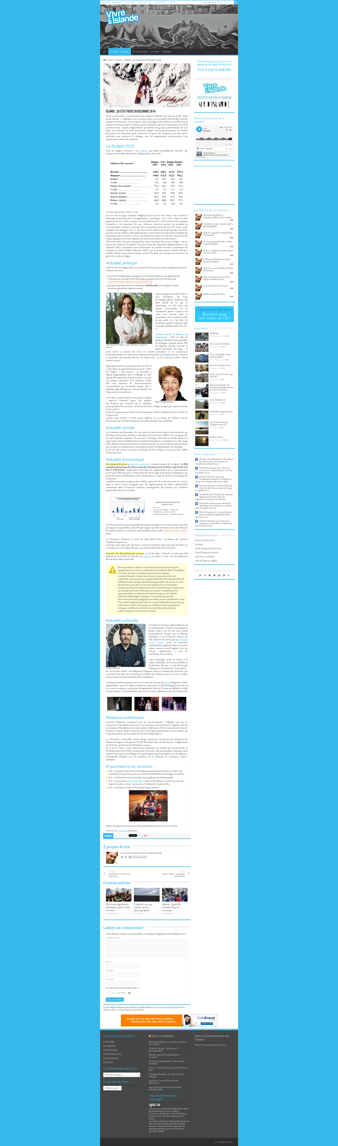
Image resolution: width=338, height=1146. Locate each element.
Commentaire (113, 938)
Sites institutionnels (205, 540)
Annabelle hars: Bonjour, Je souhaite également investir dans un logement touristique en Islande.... (214, 497)
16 (224, 368)
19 (228, 360)
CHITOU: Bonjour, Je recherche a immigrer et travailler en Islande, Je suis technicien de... (213, 523)
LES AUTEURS (130, 2)
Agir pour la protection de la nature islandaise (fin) (216, 278)
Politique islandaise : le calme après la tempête (216, 260)
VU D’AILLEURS (140, 52)
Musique (199, 544)
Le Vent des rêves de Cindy (215, 286)
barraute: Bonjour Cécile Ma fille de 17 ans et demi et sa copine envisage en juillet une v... (213, 488)
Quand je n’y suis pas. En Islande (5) (119, 874)
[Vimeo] (217, 2)
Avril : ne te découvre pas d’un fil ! (221, 375)
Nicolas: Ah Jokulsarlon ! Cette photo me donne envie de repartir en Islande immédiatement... (214, 461)
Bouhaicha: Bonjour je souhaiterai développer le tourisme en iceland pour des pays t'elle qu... (213, 505)
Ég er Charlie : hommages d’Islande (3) (174, 874)
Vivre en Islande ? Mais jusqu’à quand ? (220, 355)
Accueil (109, 60)
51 (228, 336)
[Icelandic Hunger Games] (201, 414)
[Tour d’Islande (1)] (201, 404)
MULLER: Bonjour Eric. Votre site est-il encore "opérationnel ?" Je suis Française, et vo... (214, 470)
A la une (118, 60)
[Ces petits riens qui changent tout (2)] (201, 427)
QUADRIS (167, 52)
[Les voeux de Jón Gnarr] (201, 368)
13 (223, 415)
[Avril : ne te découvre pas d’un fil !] (201, 377)
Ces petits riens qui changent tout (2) (219, 423)
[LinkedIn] (215, 2)
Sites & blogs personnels (207, 552)
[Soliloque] (201, 336)
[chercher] (236, 2)
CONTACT (172, 2)
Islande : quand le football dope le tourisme (171, 907)
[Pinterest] (212, 2)
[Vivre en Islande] (124, 17)
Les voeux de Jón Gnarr (220, 365)
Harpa (167, 682)
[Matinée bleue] (201, 441)
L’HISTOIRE (105, 2)
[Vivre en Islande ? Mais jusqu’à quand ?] (201, 358)
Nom (109, 962)
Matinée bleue (216, 437)
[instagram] (220, 2)
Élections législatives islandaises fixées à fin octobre (118, 907)
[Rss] (205, 2)
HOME (104, 51)
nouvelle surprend (139, 464)
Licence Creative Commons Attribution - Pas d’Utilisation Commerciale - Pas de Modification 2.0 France (168, 1115)
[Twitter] (209, 2)
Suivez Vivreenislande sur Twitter (210, 1045)
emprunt (147, 556)
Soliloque (214, 333)
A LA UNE (114, 52)
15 (225, 393)
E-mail (109, 970)
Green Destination (135, 781)
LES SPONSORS (160, 2)
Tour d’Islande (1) (218, 400)
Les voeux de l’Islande (220, 344)
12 (222, 428)
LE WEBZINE (117, 2)
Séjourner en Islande (205, 556)
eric (232, 220)
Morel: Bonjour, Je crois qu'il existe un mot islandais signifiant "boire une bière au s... (213, 514)
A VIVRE (154, 52)
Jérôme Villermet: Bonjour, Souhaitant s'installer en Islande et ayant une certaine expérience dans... (213, 479)
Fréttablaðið (123, 831)
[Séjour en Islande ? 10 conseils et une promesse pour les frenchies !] (201, 390)
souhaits (144, 151)
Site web (110, 979)
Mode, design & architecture (208, 548)
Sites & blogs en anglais (206, 561)
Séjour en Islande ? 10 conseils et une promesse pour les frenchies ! (222, 387)
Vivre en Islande (162, 1036)
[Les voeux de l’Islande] (201, 347)
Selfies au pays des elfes (214, 294)
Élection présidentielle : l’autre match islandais (217, 242)
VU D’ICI (124, 52)
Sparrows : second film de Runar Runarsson (218, 269)
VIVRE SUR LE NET (145, 2)
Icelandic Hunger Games (221, 411)
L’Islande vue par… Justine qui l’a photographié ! (144, 907)
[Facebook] (207, 2)
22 (225, 347)
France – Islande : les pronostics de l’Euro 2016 (218, 251)
